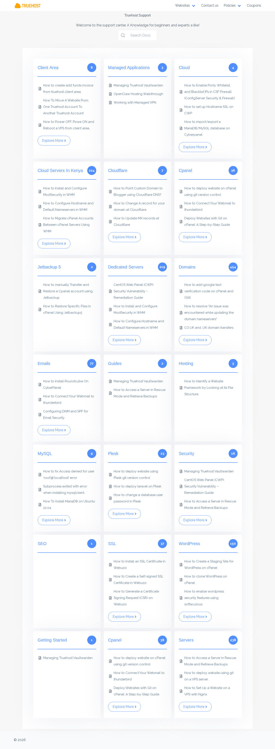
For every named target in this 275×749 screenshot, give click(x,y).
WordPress (189, 543)
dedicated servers (125, 267)
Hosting (186, 363)
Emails (44, 363)
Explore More (52, 141)
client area (48, 67)
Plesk (113, 453)
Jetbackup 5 (49, 267)
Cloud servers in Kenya (60, 170)
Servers (186, 640)
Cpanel (185, 170)
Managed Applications (129, 67)
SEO (42, 543)
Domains (187, 267)
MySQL (45, 453)
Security (186, 453)
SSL (112, 543)
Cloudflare (117, 170)
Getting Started (52, 640)
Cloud (184, 67)
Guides (115, 363)
